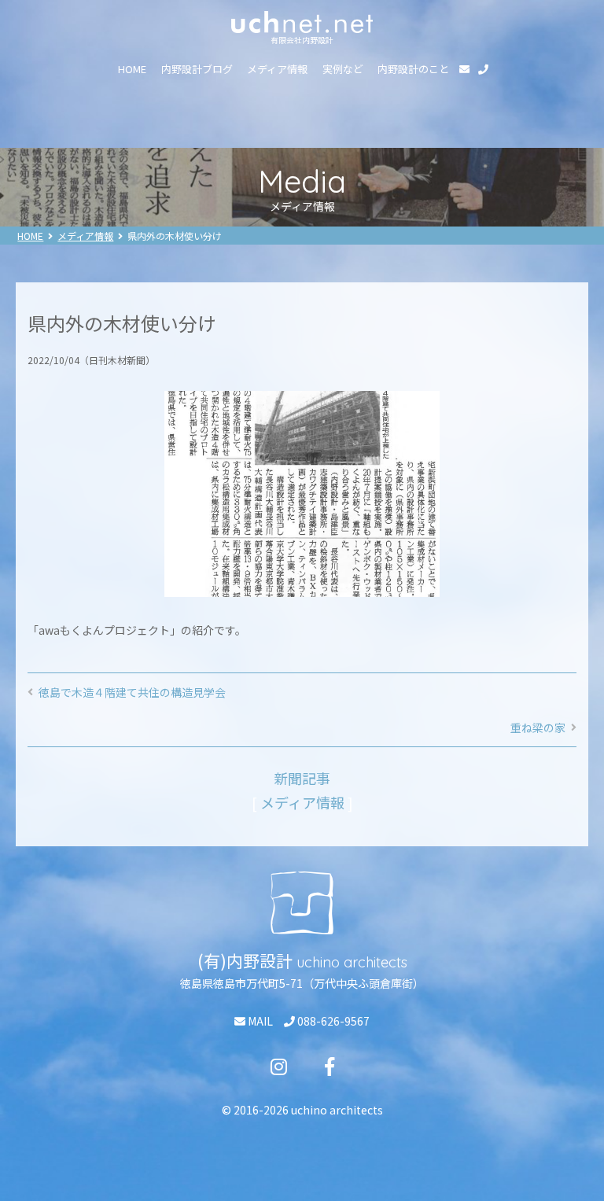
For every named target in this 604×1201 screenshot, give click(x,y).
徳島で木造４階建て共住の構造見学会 (132, 692)
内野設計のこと (413, 68)
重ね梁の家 (537, 727)
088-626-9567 (332, 1021)
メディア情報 (277, 68)
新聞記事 (302, 778)
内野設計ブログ (197, 68)
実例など (342, 68)
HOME (132, 68)
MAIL (259, 1021)
